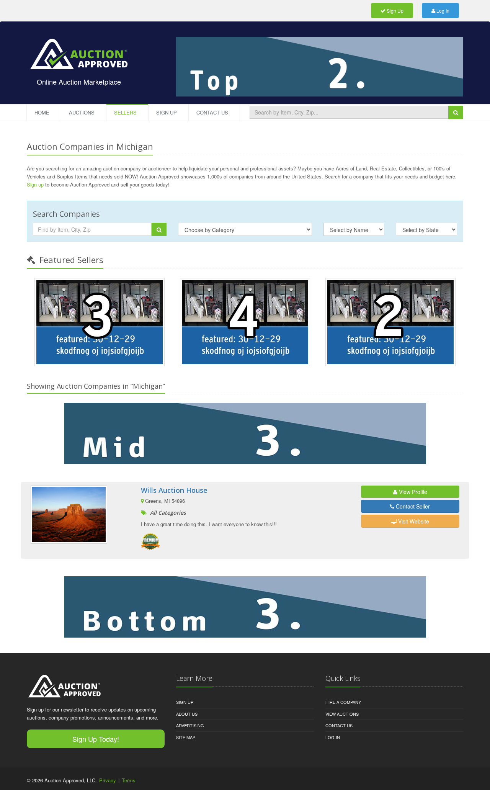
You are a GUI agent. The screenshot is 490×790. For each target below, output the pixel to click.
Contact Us (212, 112)
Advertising (190, 725)
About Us (187, 714)
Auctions (82, 112)
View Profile (412, 492)
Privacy (107, 780)
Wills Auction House (174, 490)
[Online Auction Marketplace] (78, 48)
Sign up (35, 184)
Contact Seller (412, 506)
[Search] (455, 112)
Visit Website (413, 521)
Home (41, 112)
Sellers (125, 112)
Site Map (185, 737)
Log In (442, 10)
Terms (129, 780)
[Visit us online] (245, 433)
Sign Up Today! (95, 739)
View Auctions (342, 714)
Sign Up (394, 10)
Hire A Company (343, 702)
